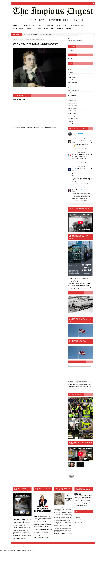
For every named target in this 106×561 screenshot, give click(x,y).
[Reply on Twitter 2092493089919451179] (72, 148)
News (52, 29)
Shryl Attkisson (72, 95)
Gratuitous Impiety (76, 25)
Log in (76, 515)
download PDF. (24, 519)
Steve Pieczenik (72, 98)
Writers (68, 29)
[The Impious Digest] (53, 23)
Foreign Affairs (61, 25)
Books (15, 25)
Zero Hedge (71, 123)
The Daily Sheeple (72, 103)
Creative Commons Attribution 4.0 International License (83, 505)
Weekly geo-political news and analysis (78, 116)
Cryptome (70, 72)
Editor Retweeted (81, 138)
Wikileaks (70, 121)
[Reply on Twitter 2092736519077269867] (72, 162)
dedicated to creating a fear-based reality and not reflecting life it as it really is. (43, 531)
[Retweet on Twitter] (75, 138)
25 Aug (85, 168)
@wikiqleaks (81, 154)
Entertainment (62, 543)
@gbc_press (80, 168)
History (29, 29)
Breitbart (70, 69)
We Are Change (72, 113)
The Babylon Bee (72, 100)
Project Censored (72, 80)
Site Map (60, 29)
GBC (73, 168)
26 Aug (73, 142)
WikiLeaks (75, 154)
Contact (40, 25)
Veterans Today (72, 108)
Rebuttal (29, 31)
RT (68, 87)
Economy (50, 25)
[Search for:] (85, 34)
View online (16, 519)
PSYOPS (91, 543)
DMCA (22, 31)
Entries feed (77, 517)
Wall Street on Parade (73, 111)
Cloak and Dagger (27, 25)
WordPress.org (78, 522)
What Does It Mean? (73, 118)
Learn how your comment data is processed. (45, 127)
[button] (71, 470)
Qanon (69, 85)
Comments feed (78, 520)
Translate (79, 40)
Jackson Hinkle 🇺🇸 (77, 140)
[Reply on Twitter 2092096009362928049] (72, 201)
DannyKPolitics (76, 190)
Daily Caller (71, 74)
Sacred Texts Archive (73, 90)
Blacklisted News (72, 67)
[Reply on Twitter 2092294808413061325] (72, 184)
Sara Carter (71, 92)
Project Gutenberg (73, 82)
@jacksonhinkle (88, 140)
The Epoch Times (72, 105)
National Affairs (42, 29)
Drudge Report (72, 77)
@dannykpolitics (86, 189)
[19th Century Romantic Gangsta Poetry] (39, 86)
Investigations (18, 29)
